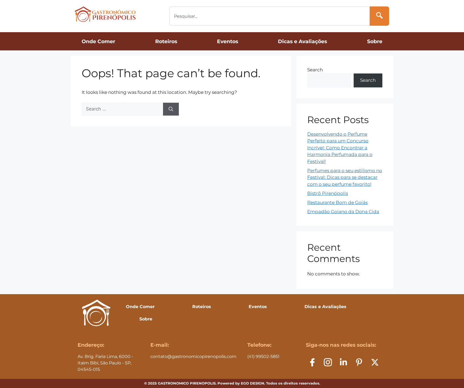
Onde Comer (98, 41)
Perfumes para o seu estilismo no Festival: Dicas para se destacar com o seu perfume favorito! (344, 177)
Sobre (374, 41)
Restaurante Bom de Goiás (337, 202)
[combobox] (269, 16)
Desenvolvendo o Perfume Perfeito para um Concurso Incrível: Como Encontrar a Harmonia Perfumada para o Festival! (339, 147)
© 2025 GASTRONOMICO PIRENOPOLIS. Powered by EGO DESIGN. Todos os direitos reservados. (232, 383)
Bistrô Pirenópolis (327, 193)
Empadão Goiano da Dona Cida (343, 211)
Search (315, 69)
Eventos (227, 41)
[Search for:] (122, 109)
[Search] (379, 16)
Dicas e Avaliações (302, 41)
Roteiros (166, 41)
